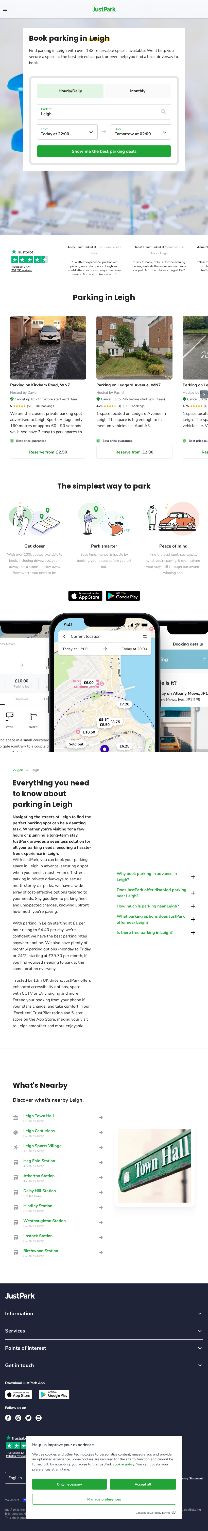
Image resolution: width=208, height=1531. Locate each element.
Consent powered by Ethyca (153, 1513)
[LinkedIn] (39, 1418)
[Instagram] (18, 1418)
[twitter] (28, 1418)
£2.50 (48, 452)
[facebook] (8, 1418)
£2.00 (134, 452)
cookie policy (123, 1464)
